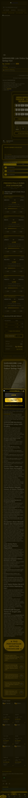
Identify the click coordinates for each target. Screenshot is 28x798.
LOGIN (13, 395)
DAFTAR (14, 400)
